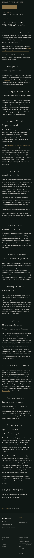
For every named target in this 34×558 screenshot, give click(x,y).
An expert (7, 80)
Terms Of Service (22, 551)
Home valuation (9, 7)
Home (3, 12)
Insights (9, 12)
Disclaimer (21, 553)
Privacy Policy (22, 548)
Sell (3, 542)
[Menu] (31, 7)
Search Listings (5, 537)
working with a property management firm (18, 145)
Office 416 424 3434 (23, 520)
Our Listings (4, 539)
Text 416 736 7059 (23, 522)
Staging (4, 544)
